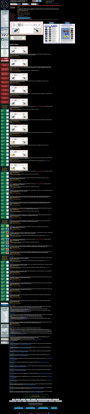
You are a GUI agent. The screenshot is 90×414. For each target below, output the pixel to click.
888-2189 (11, 386)
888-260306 (12, 371)
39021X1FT (12, 124)
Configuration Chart (55, 399)
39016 (11, 194)
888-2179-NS (12, 368)
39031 (11, 287)
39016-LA (11, 219)
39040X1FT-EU (48, 260)
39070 (11, 176)
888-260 (11, 382)
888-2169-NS (12, 360)
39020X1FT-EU (48, 160)
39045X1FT (12, 262)
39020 (11, 136)
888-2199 (11, 389)
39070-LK (11, 182)
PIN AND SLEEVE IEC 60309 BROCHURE (24, 344)
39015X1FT (12, 111)
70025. (30, 309)
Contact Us (28, 399)
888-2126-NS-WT (13, 345)
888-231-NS (12, 364)
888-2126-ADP (12, 305)
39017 (11, 275)
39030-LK (11, 98)
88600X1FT (12, 320)
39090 (11, 244)
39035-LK (11, 58)
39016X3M (11, 200)
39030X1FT (12, 85)
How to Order (23, 399)
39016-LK (11, 206)
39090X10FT (12, 250)
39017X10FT (12, 281)
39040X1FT (12, 256)
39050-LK (11, 237)
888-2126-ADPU (12, 335)
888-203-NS (12, 349)
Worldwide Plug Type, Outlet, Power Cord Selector (44, 399)
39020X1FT (12, 149)
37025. (26, 317)
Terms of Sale (33, 399)
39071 (11, 269)
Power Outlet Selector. (38, 339)
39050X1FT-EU (48, 235)
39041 (11, 299)
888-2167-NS (12, 353)
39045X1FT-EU (48, 267)
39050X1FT (12, 231)
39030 (11, 72)
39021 (11, 293)
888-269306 (12, 378)
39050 (11, 225)
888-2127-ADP (12, 313)
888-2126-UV (12, 326)
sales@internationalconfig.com (52, 3)
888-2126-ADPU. (23, 333)
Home (13, 399)
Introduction (17, 399)
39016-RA (11, 213)
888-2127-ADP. (18, 332)
